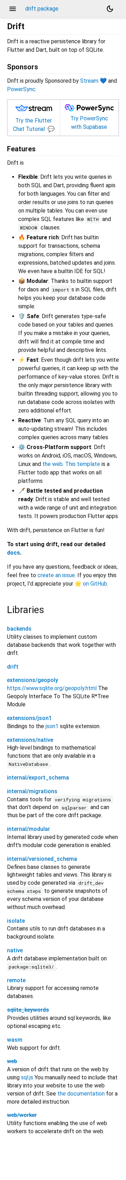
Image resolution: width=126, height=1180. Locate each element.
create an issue (56, 575)
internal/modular (28, 829)
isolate (16, 920)
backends (19, 628)
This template (82, 464)
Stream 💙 (93, 80)
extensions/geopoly (32, 680)
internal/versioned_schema (42, 859)
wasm (14, 1039)
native (15, 950)
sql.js (27, 1077)
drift (13, 666)
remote (16, 980)
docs (13, 552)
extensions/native (30, 740)
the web (52, 464)
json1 (52, 726)
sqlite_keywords (28, 1010)
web (12, 1061)
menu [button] (12, 9)
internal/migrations (32, 791)
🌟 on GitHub (91, 583)
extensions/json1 (29, 718)
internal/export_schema (38, 777)
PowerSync (21, 89)
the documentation (81, 1093)
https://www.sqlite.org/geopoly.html (52, 688)
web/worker (22, 1115)
